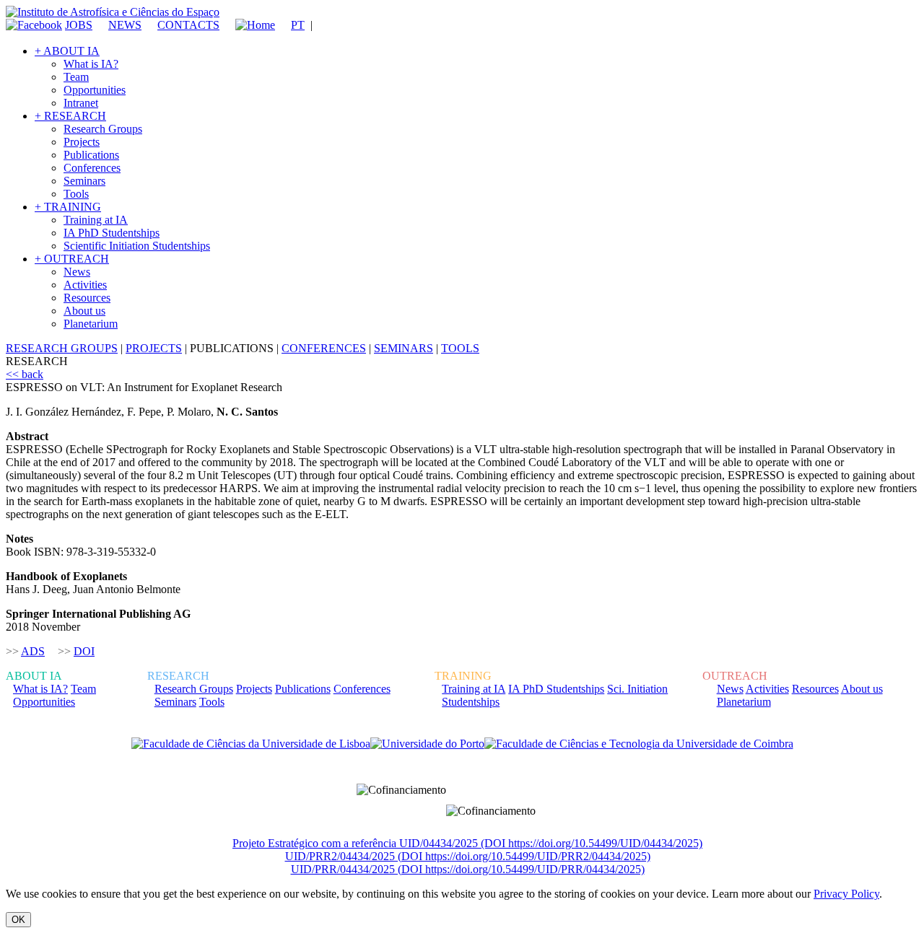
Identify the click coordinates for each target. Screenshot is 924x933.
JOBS (78, 25)
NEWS (124, 25)
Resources (87, 298)
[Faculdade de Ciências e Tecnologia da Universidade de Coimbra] (638, 743)
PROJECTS (154, 348)
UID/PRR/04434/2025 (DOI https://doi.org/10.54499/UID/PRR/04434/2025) (468, 869)
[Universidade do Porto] (427, 743)
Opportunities (95, 90)
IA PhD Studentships (112, 233)
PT (298, 25)
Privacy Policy (846, 894)
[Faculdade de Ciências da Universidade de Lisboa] (250, 743)
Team (76, 77)
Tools (76, 194)
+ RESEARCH (70, 116)
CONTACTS (188, 25)
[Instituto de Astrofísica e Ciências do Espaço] (112, 12)
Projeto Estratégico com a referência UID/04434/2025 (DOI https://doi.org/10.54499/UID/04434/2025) (467, 843)
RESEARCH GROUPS (62, 348)
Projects (82, 142)
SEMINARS (403, 348)
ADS (33, 651)
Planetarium (91, 323)
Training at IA (96, 220)
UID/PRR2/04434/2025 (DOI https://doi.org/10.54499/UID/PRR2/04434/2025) (467, 856)
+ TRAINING (68, 207)
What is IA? (91, 64)
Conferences (92, 168)
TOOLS (460, 348)
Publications (91, 155)
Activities (85, 285)
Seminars (84, 181)
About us (84, 311)
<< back (24, 374)
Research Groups (103, 129)
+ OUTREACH (72, 259)
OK (18, 919)
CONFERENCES (324, 348)
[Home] (248, 25)
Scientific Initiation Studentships (137, 246)
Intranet (81, 103)
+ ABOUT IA (67, 51)
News (77, 272)
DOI (84, 651)
